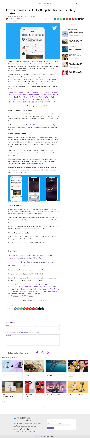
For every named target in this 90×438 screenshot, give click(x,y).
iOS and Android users (35, 125)
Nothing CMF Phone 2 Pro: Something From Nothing (75, 72)
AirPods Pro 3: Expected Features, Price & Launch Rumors (75, 65)
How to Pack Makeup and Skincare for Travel (75, 41)
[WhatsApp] (61, 19)
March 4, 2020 (43, 106)
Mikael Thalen (37, 201)
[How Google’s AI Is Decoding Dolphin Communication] (65, 49)
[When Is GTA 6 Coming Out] (56, 387)
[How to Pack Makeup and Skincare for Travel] (65, 41)
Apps (7, 21)
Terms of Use (22, 431)
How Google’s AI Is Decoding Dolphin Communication (76, 48)
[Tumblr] (70, 19)
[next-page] (4, 402)
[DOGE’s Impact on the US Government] (65, 57)
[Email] (79, 19)
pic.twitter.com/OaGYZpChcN (20, 296)
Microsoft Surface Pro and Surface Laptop (76, 33)
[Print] (82, 19)
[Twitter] (74, 3)
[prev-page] (2, 402)
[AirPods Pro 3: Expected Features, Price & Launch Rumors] (65, 64)
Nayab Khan (71, 35)
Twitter (15, 21)
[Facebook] (72, 3)
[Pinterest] (73, 19)
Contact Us (16, 431)
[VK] (76, 19)
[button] (76, 3)
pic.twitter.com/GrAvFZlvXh (31, 258)
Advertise (27, 431)
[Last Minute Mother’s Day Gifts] (78, 387)
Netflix (40, 226)
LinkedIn (19, 228)
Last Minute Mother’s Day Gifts (76, 394)
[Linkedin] (64, 19)
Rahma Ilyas (10, 18)
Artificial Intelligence (72, 46)
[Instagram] (42, 353)
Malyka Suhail (71, 43)
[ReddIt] (67, 19)
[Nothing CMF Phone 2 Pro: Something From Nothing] (65, 72)
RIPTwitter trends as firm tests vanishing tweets (26, 266)
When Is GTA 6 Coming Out (53, 394)
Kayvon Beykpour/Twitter (27, 201)
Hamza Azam (71, 58)
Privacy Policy (33, 431)
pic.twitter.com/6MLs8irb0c (47, 102)
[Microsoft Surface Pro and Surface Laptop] (65, 34)
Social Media (11, 21)
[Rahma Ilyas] (7, 19)
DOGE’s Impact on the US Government (75, 56)
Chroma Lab (52, 209)
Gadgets (70, 31)
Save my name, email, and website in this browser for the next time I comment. (23, 332)
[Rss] (28, 429)
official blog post (49, 74)
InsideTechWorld (42, 436)
